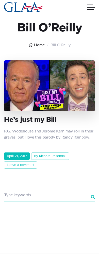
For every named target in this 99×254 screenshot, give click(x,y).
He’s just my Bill (30, 119)
